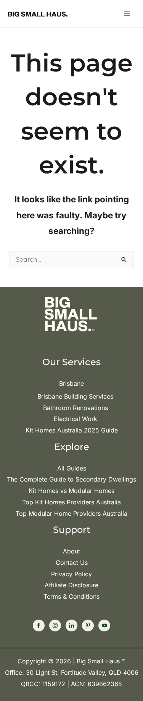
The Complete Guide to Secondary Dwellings (71, 479)
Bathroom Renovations (75, 408)
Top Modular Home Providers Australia (71, 513)
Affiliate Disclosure (71, 585)
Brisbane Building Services (75, 396)
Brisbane (71, 383)
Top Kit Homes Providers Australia (71, 502)
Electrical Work (75, 419)
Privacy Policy (71, 574)
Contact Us (72, 562)
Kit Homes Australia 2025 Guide (72, 430)
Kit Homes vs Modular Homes (71, 490)
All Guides (71, 468)
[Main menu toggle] (127, 13)
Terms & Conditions (71, 596)
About (71, 551)
